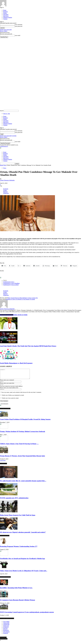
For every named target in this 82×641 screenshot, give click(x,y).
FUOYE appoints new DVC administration (14, 498)
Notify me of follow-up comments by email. (13, 395)
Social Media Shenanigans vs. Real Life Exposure (16, 363)
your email (17, 35)
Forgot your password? (6, 29)
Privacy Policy (3, 31)
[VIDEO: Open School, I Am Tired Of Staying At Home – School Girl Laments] (4, 440)
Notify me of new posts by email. (10, 398)
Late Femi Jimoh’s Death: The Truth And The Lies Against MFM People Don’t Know (28, 346)
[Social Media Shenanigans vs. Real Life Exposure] (8, 360)
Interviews (5, 16)
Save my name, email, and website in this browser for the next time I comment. (21, 392)
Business (5, 11)
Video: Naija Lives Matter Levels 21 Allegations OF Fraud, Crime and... (23, 571)
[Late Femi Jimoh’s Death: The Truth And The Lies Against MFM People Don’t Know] (8, 343)
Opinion (5, 19)
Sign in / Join (6, 113)
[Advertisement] (18, 233)
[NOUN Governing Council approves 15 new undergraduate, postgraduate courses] (4, 609)
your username (18, 24)
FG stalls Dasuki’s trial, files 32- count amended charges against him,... (23, 481)
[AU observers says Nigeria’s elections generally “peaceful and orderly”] (8, 529)
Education (5, 14)
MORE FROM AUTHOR (20, 315)
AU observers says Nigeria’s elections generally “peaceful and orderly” (23, 532)
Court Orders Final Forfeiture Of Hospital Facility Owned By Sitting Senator (25, 419)
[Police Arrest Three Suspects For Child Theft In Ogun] (8, 512)
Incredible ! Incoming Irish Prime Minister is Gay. (16, 588)
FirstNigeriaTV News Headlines (11, 283)
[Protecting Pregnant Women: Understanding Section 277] (4, 543)
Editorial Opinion (7, 17)
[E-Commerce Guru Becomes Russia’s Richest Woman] (4, 596)
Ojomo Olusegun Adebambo (7, 180)
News (4, 165)
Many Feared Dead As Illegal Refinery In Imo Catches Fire (23, 298)
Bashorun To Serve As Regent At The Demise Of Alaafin (20, 299)
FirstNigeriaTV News (8, 282)
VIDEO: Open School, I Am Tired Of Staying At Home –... (19, 444)
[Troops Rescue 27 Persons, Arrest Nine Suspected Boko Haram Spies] (4, 452)
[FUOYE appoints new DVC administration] (8, 495)
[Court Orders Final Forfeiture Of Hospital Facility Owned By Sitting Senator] (4, 416)
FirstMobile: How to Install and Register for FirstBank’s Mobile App (22, 558)
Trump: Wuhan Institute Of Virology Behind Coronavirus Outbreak (22, 431)
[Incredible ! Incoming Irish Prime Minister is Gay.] (4, 584)
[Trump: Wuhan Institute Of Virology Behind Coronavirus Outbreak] (4, 428)
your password (18, 26)
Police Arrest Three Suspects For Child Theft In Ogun (17, 515)
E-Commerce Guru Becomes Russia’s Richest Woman (17, 600)
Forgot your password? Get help (8, 135)
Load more (3, 460)
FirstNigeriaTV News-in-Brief (11, 284)
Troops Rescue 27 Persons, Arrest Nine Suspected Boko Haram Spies (22, 456)
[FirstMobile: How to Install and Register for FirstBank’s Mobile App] (4, 555)
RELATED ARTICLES (6, 315)
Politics (5, 13)
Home (4, 10)
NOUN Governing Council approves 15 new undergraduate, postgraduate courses (27, 612)
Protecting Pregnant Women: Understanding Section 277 (18, 546)
